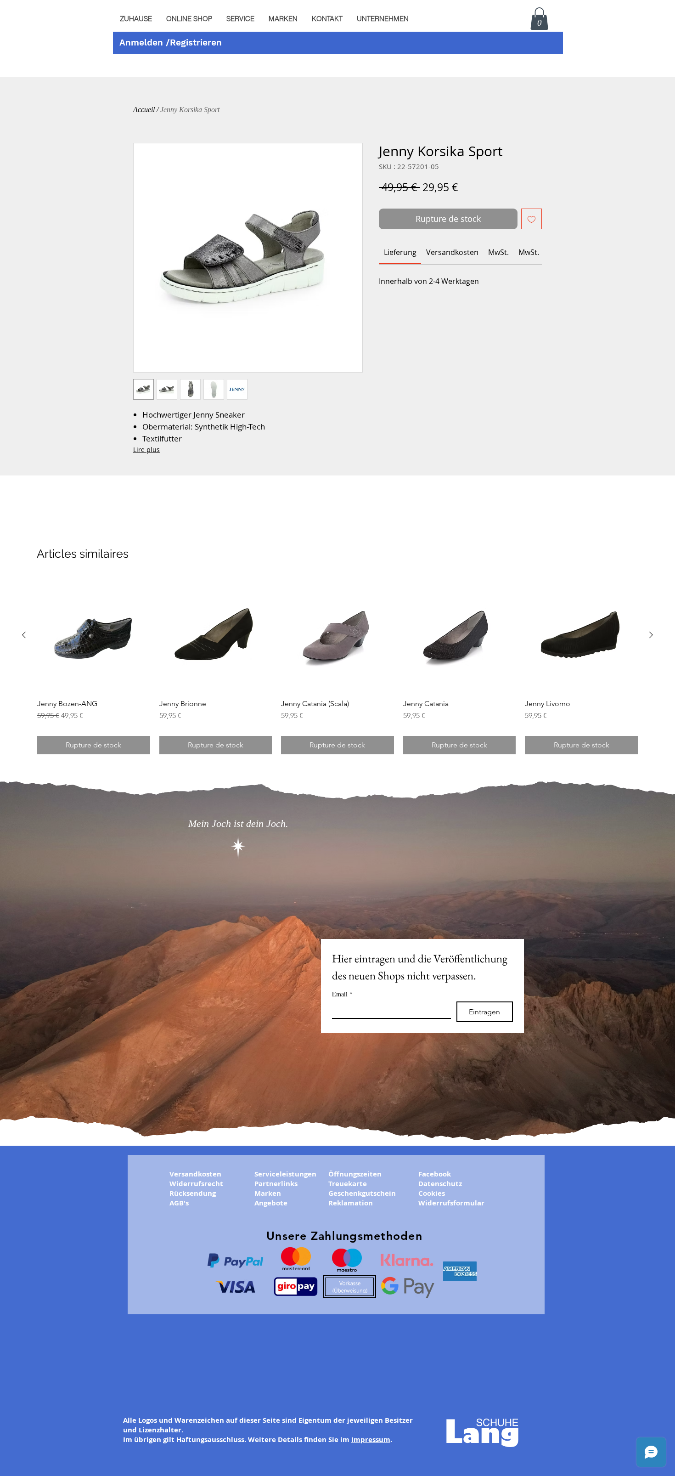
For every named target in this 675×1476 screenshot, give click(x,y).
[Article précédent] (23, 634)
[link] (400, 252)
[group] (337, 666)
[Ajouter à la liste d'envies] (531, 219)
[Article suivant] (651, 634)
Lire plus (146, 449)
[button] (240, 19)
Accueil (144, 109)
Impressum (370, 1439)
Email (342, 994)
